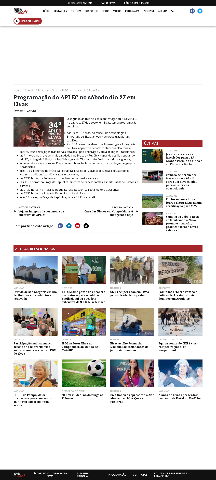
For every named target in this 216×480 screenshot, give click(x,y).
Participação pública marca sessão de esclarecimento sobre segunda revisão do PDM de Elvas (35, 348)
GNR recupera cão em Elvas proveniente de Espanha (129, 293)
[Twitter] (199, 11)
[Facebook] (192, 11)
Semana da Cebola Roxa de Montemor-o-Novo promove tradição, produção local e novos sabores (182, 223)
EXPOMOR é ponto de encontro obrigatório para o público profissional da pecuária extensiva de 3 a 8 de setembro (83, 297)
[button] (17, 21)
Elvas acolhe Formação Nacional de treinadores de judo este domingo (129, 347)
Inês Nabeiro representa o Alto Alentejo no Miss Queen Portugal (132, 398)
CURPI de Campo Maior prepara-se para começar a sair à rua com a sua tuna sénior (33, 400)
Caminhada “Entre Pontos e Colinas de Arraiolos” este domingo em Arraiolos (177, 295)
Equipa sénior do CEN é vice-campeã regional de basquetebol (178, 347)
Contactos (140, 474)
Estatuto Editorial (83, 475)
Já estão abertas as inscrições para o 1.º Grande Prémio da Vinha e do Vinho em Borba (184, 159)
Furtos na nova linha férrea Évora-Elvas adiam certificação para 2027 (184, 203)
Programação (117, 474)
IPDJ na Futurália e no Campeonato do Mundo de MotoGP (80, 347)
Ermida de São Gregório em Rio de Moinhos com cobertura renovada (35, 295)
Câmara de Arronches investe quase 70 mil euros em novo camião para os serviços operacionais (181, 181)
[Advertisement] (108, 56)
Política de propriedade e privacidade (170, 475)
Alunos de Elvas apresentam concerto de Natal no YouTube (179, 396)
